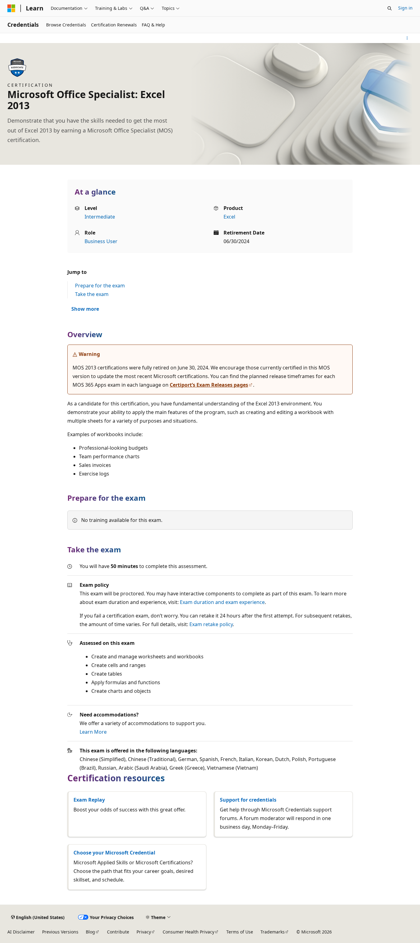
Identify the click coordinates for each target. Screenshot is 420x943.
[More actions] (407, 38)
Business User (101, 241)
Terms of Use (239, 932)
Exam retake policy (211, 624)
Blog (90, 932)
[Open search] (389, 8)
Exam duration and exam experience (222, 602)
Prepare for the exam (100, 285)
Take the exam (92, 294)
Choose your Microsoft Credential (114, 853)
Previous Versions (60, 932)
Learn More (93, 731)
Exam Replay (89, 800)
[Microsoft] (11, 8)
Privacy (144, 932)
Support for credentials (248, 800)
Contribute (118, 932)
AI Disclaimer (21, 932)
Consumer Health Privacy (188, 932)
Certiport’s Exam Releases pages (209, 384)
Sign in (405, 8)
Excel (229, 216)
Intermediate (100, 216)
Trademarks (272, 932)
